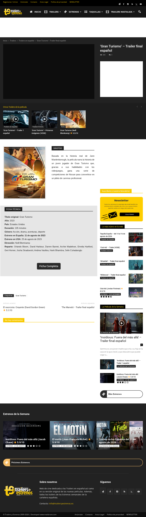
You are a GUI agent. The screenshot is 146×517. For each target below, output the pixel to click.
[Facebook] (123, 4)
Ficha (63, 127)
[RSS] (132, 4)
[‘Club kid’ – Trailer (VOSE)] (136, 251)
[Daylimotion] (119, 3)
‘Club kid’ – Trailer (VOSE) (110, 248)
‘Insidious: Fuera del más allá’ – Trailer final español (120, 339)
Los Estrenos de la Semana (109, 446)
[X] (136, 4)
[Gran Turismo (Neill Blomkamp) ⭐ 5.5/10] (73, 119)
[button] (139, 11)
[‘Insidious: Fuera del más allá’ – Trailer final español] (121, 323)
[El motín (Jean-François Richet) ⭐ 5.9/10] (73, 435)
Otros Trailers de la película (15, 107)
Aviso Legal (44, 2)
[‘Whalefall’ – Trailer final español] (136, 265)
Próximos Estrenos (20, 462)
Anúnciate (24, 2)
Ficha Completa (48, 266)
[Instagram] (128, 4)
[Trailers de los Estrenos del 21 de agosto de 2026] (120, 435)
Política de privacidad (59, 2)
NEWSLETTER (74, 2)
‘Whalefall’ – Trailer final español (112, 261)
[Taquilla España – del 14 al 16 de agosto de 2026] (136, 238)
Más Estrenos (115, 394)
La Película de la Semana (113, 307)
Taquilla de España (107, 239)
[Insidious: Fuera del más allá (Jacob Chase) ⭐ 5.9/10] (107, 378)
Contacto (34, 2)
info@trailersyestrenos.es (61, 503)
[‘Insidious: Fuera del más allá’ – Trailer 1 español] (107, 364)
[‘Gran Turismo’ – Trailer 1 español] (16, 119)
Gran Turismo (21, 295)
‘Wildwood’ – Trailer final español (112, 275)
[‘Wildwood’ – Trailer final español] (136, 279)
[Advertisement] (73, 27)
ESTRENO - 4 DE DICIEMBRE (110, 294)
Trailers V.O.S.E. (38, 127)
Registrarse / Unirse (10, 2)
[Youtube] (141, 4)
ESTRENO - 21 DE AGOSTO (126, 380)
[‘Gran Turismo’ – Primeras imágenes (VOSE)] (44, 119)
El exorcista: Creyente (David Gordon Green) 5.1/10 (24, 309)
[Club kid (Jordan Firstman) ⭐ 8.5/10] (136, 292)
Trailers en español (10, 127)
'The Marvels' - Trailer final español (77, 307)
